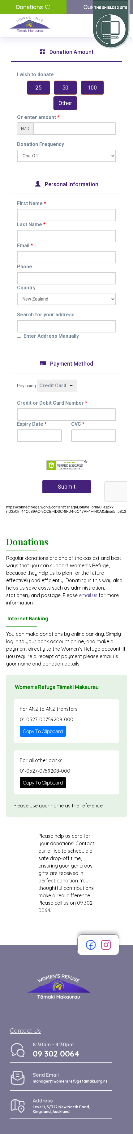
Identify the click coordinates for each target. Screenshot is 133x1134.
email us (88, 595)
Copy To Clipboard (43, 731)
